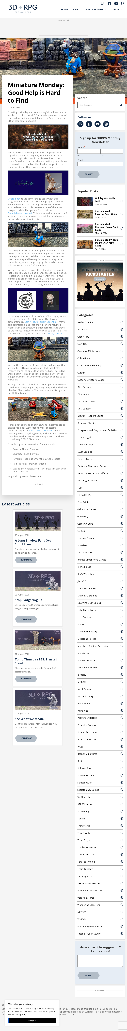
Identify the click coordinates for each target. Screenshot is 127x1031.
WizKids (81, 919)
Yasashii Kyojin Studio (89, 933)
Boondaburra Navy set (20, 213)
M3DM (80, 624)
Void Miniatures (85, 897)
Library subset (54, 333)
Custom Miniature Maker (90, 379)
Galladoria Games (86, 509)
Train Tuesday (85, 868)
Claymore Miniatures (88, 351)
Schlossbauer (84, 782)
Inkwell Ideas (84, 566)
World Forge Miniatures (90, 926)
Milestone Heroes (86, 638)
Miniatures (83, 653)
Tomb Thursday (86, 854)
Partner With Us (96, 9)
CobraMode (83, 358)
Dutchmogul (84, 437)
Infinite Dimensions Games (91, 559)
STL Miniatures (85, 804)
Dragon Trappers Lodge (90, 415)
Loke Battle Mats (86, 610)
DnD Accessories (86, 401)
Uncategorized (85, 876)
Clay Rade (82, 343)
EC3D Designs (84, 451)
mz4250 (81, 681)
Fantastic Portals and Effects (92, 473)
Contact (117, 9)
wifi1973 (81, 912)
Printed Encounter (87, 732)
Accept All (32, 1020)
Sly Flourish (83, 797)
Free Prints (83, 502)
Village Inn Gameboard (89, 890)
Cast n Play (83, 336)
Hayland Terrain (86, 538)
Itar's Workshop (86, 574)
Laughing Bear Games (89, 602)
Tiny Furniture (85, 832)
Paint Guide (83, 703)
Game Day (82, 516)
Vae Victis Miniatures (88, 883)
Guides (81, 530)
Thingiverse (83, 825)
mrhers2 (81, 674)
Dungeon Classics (86, 423)
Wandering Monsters (88, 904)
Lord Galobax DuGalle (40, 430)
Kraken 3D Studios (87, 595)
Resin (80, 761)
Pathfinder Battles (87, 717)
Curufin (81, 372)
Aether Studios (85, 322)
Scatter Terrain (85, 775)
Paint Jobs (82, 710)
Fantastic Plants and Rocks (91, 466)
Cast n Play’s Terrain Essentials (41, 321)
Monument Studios (87, 667)
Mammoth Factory (87, 631)
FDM (79, 487)
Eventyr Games (85, 458)
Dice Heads (83, 394)
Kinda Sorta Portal (87, 588)
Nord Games (84, 689)
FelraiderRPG (84, 494)
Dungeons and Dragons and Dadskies (97, 430)
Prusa (80, 746)
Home (64, 9)
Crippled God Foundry (89, 365)
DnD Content (84, 408)
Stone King (83, 811)
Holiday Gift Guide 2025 (105, 200)
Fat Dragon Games (87, 480)
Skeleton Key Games (88, 789)
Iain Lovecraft (84, 552)
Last (102, 155)
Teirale (81, 818)
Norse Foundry (85, 696)
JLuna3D (81, 581)
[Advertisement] (63, 27)
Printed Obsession (87, 739)
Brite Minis (83, 329)
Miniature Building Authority (92, 645)
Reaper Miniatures (87, 753)
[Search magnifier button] (121, 105)
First (79, 155)
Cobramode (14, 198)
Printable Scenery (86, 725)
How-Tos (82, 545)
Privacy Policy (21, 1014)
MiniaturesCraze (86, 660)
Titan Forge (83, 840)
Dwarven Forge (85, 444)
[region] (32, 1013)
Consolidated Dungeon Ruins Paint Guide (106, 227)
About (77, 9)
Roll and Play (84, 768)
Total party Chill (86, 861)
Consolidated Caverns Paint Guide (106, 213)
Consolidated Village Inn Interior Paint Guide (106, 242)
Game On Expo (85, 523)
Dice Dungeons (85, 387)
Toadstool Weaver (87, 847)
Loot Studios (84, 617)
